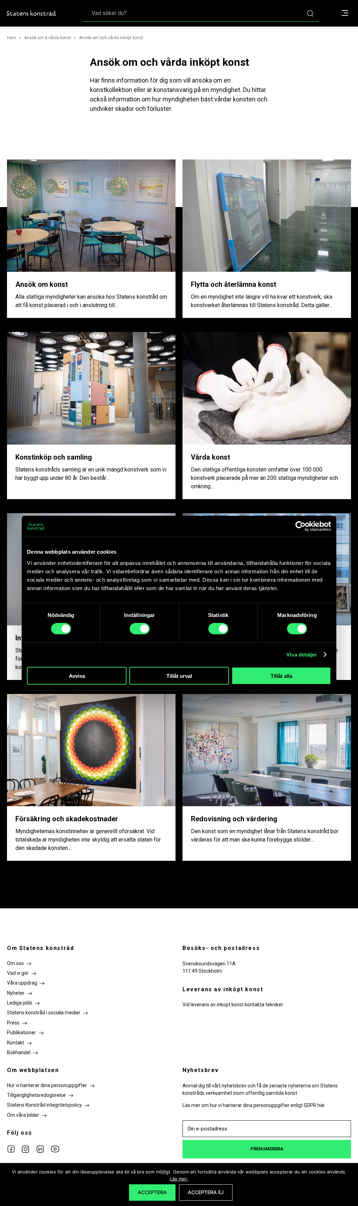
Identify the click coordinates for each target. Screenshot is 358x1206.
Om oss (15, 963)
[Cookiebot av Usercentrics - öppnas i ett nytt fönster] (300, 526)
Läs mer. (179, 1179)
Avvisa (77, 676)
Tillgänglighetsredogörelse (36, 1095)
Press (13, 1023)
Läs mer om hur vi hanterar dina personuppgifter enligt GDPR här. (253, 1105)
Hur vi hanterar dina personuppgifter (47, 1085)
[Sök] (310, 13)
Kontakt (15, 1042)
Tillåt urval (179, 676)
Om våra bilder (23, 1115)
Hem (11, 37)
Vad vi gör (18, 973)
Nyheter (15, 993)
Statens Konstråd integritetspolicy (44, 1105)
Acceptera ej (206, 1192)
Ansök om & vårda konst (47, 37)
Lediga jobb (19, 1003)
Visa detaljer (301, 655)
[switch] (140, 628)
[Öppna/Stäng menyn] (348, 13)
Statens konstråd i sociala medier (43, 1012)
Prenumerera (266, 1148)
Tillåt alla (281, 676)
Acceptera (152, 1192)
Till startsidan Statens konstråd (31, 13)
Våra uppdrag (22, 983)
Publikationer (21, 1032)
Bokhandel (18, 1052)
